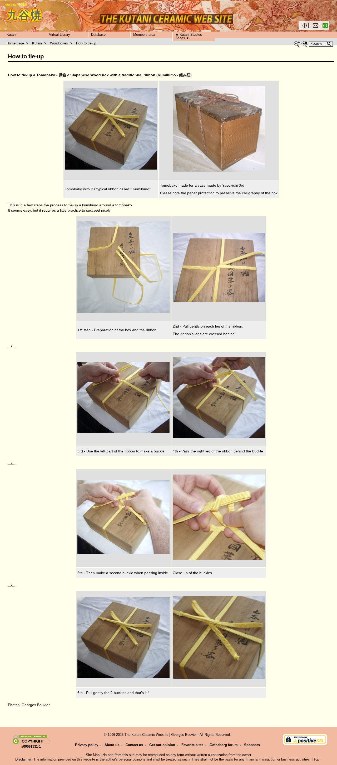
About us (112, 745)
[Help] (305, 27)
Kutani (11, 35)
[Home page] (24, 15)
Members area (144, 35)
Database (98, 35)
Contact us (134, 745)
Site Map (93, 755)
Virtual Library (59, 35)
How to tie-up (86, 43)
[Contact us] (315, 27)
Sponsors (252, 745)
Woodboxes (59, 43)
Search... (318, 44)
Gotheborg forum (224, 745)
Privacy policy (86, 745)
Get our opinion (162, 745)
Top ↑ (318, 759)
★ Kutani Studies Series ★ (188, 36)
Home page (15, 43)
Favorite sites (192, 745)
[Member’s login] (325, 27)
